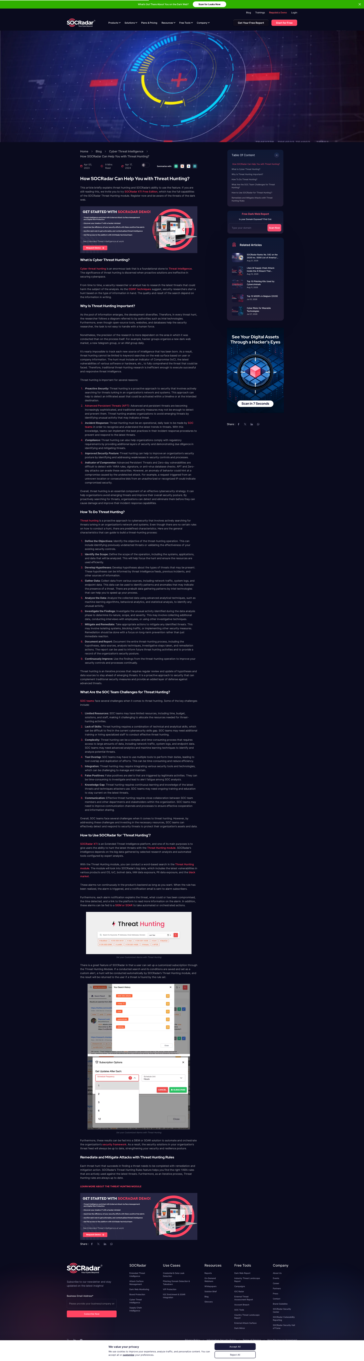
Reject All (235, 1354)
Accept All (235, 1346)
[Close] (207, 662)
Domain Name (158, 683)
